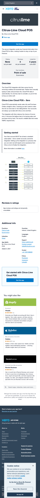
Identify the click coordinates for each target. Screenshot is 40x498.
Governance (5, 434)
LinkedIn (24, 262)
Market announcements (8, 454)
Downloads (24, 436)
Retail (3, 238)
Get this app (20, 44)
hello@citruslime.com (28, 246)
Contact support (27, 244)
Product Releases (26, 449)
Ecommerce (5, 232)
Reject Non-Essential (20, 489)
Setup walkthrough (27, 242)
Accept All (20, 494)
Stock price (5, 450)
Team (3, 431)
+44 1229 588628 (27, 252)
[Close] (36, 2)
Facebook (25, 258)
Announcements (25, 434)
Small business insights (28, 456)
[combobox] (22, 387)
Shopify (7, 310)
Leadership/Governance (8, 457)
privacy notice (17, 478)
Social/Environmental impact (9, 440)
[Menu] (3, 9)
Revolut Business (11, 367)
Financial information (7, 452)
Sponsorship (5, 436)
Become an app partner (9, 411)
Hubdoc (7, 339)
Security (4, 438)
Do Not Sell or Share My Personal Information (20, 483)
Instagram (25, 260)
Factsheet (24, 431)
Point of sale (5, 230)
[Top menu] (37, 8)
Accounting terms (26, 452)
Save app (7, 37)
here (23, 148)
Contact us (5, 442)
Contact (23, 438)
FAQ (3, 459)
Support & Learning (26, 446)
